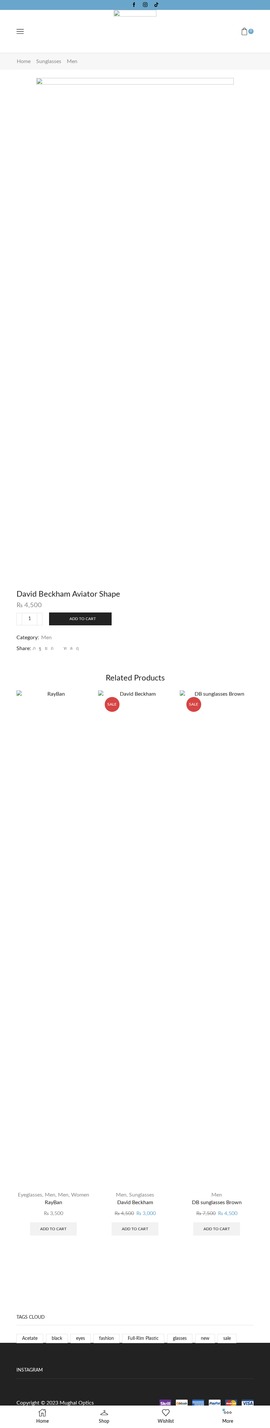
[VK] (46, 648)
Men (72, 61)
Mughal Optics (77, 1403)
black (57, 1338)
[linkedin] (65, 648)
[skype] (76, 648)
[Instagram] (145, 5)
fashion (106, 1338)
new (205, 1338)
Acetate (30, 1338)
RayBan (53, 1202)
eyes (80, 1338)
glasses (180, 1338)
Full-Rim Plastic (143, 1338)
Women (80, 1195)
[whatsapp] (71, 648)
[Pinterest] (52, 648)
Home (24, 61)
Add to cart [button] (53, 1229)
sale (227, 1338)
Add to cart (82, 619)
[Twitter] (34, 648)
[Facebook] (134, 5)
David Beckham (135, 1202)
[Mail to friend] (58, 648)
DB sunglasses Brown (217, 1202)
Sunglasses (48, 61)
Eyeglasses (30, 1195)
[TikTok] (156, 5)
